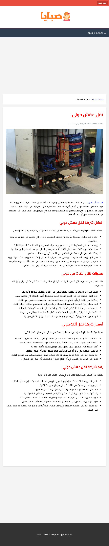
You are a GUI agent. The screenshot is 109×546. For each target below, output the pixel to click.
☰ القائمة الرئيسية (97, 32)
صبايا (102, 99)
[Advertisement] (54, 60)
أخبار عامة (94, 99)
